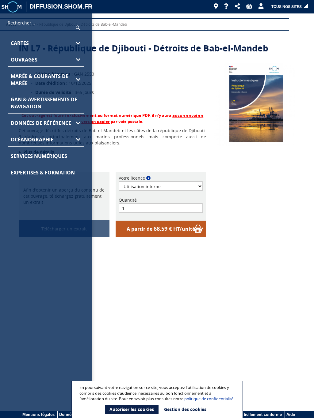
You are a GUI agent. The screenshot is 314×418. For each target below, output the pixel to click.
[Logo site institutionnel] (12, 6)
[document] (157, 399)
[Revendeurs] (216, 6)
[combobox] (40, 24)
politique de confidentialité (208, 398)
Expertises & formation (43, 172)
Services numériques (39, 156)
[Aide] (226, 6)
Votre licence (132, 178)
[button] (237, 6)
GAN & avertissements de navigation (44, 103)
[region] (46, 215)
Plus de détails (38, 152)
